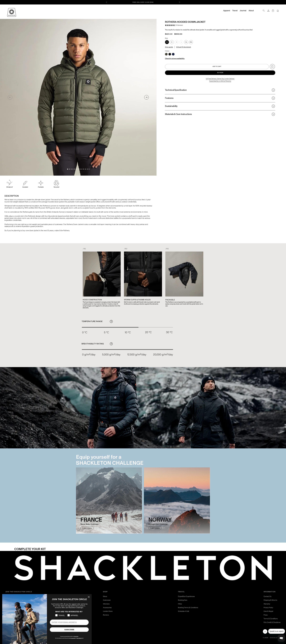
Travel (235, 11)
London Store (108, 611)
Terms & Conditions (271, 619)
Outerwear (107, 600)
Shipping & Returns (270, 600)
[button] (174, 25)
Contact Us (267, 596)
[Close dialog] (89, 597)
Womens (106, 604)
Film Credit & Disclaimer (272, 622)
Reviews (106, 615)
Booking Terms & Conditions (188, 608)
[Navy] (173, 54)
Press (266, 615)
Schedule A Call (183, 611)
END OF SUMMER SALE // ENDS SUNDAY (143, 2)
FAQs (180, 604)
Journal (243, 11)
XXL (191, 42)
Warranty (267, 604)
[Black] (169, 54)
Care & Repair (268, 611)
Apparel (226, 11)
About (251, 11)
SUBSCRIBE (69, 630)
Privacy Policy (268, 608)
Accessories (107, 608)
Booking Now (182, 600)
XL (186, 42)
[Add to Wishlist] (272, 66)
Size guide (169, 47)
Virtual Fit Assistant (183, 47)
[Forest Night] (166, 54)
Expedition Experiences (186, 596)
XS (167, 42)
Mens (105, 596)
